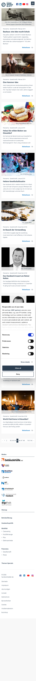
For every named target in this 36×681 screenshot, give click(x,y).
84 (15, 440)
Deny (18, 374)
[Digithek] (18, 503)
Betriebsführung (7, 518)
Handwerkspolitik (7, 523)
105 (28, 440)
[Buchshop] (18, 489)
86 (19, 440)
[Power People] (18, 465)
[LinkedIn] (20, 4)
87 (21, 440)
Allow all (18, 368)
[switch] (31, 341)
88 (24, 440)
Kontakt (4, 593)
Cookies (4, 604)
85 (17, 440)
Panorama (5, 549)
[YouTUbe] (23, 4)
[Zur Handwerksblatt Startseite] (7, 4)
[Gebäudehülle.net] (18, 459)
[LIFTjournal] (18, 483)
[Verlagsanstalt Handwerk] (18, 495)
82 (11, 440)
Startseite (5, 581)
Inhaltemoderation (7, 608)
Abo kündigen (6, 589)
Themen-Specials (7, 563)
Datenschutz (5, 597)
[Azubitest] (18, 477)
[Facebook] (17, 4)
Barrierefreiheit (6, 601)
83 (13, 440)
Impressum (5, 585)
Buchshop (5, 612)
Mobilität (5, 528)
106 (31, 440)
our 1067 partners (14, 310)
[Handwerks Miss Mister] (18, 471)
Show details (25, 362)
